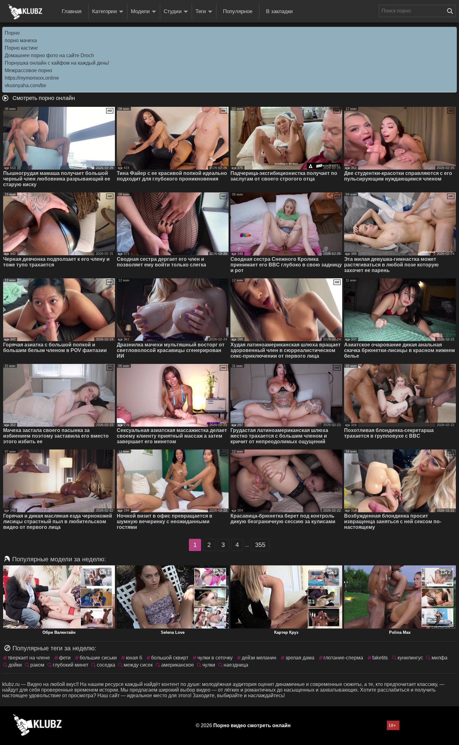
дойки (15, 665)
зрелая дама (299, 657)
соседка (106, 665)
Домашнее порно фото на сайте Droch (49, 55)
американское (177, 665)
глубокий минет (70, 665)
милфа (439, 657)
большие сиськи (98, 657)
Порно (12, 33)
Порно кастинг (21, 48)
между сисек (138, 665)
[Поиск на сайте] (451, 11)
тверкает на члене (29, 657)
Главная (71, 11)
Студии (173, 11)
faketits (380, 657)
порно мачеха (21, 40)
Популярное (237, 11)
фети (65, 657)
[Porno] (25, 12)
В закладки (279, 11)
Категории (104, 11)
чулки (208, 665)
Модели (140, 11)
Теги (200, 11)
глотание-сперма (343, 657)
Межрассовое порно (28, 70)
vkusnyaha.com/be (25, 85)
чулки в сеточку (215, 657)
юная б (134, 657)
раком (37, 665)
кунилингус (410, 657)
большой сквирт (169, 657)
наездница (236, 665)
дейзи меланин (259, 657)
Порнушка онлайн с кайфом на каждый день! (57, 63)
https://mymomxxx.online (32, 78)
